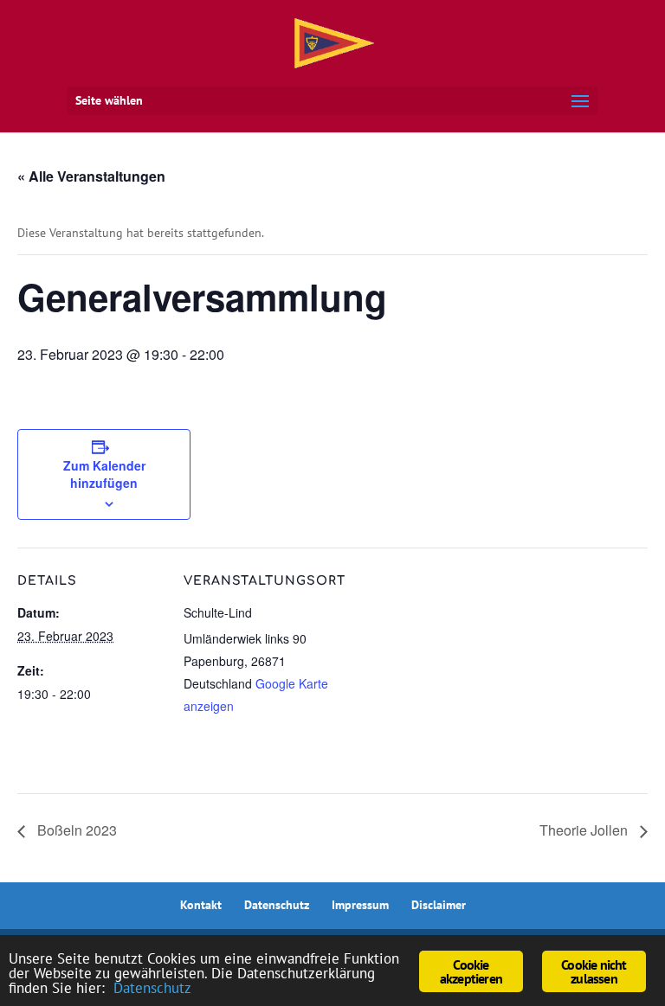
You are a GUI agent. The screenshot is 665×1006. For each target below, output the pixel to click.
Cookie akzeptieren (471, 971)
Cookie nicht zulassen (593, 971)
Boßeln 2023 (75, 830)
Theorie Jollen (585, 830)
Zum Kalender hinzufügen (104, 474)
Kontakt (201, 905)
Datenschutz (276, 905)
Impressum (360, 905)
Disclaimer (438, 905)
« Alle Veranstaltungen (91, 176)
